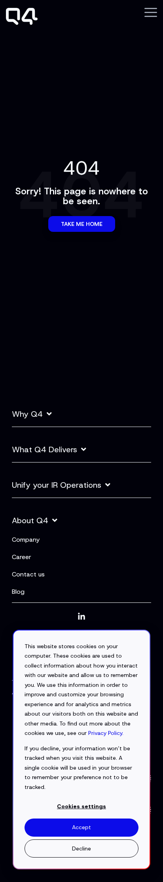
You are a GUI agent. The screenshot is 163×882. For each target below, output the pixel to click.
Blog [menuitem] (18, 591)
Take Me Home (81, 223)
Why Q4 (27, 414)
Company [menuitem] (26, 539)
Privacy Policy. (105, 733)
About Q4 (30, 521)
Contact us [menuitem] (28, 574)
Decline (81, 848)
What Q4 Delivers (44, 450)
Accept (81, 827)
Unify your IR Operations (56, 485)
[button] (150, 12)
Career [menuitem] (21, 557)
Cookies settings (81, 806)
